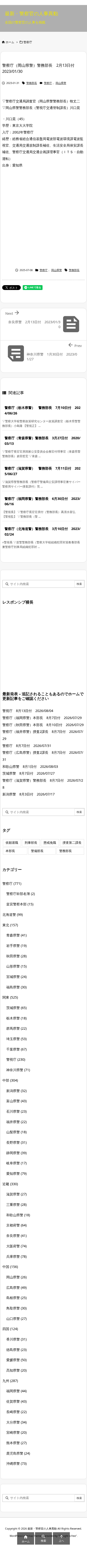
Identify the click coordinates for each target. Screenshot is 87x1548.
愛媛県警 (16, 1360)
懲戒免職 (50, 843)
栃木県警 (16, 1018)
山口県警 (16, 1318)
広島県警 (16, 1287)
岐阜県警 (16, 1163)
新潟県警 (16, 1090)
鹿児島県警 (18, 1453)
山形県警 (16, 966)
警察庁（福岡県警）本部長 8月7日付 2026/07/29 (42, 717)
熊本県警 (16, 1442)
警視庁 (15, 1059)
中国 (10, 1266)
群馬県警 (16, 1028)
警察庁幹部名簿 (20, 893)
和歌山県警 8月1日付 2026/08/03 (30, 766)
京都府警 (16, 1225)
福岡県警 (16, 1391)
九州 (10, 1380)
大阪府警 (16, 1246)
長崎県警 (16, 1411)
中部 (10, 1080)
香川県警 (16, 1339)
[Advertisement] (43, 216)
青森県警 (16, 935)
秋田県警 (16, 956)
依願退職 (12, 843)
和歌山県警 (18, 1215)
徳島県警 (16, 1349)
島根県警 (16, 1297)
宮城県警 (16, 976)
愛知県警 (16, 1173)
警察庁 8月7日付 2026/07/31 (26, 745)
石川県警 (16, 1111)
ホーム (10, 42)
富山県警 (16, 1101)
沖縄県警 (16, 1463)
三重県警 (16, 1204)
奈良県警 (16, 1235)
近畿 (10, 1184)
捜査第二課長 (72, 843)
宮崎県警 (16, 1432)
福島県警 (16, 987)
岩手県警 (16, 945)
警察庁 (27, 42)
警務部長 (31, 83)
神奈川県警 (18, 1070)
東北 (10, 925)
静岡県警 (16, 1153)
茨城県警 (16, 1007)
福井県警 (16, 1121)
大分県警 (16, 1422)
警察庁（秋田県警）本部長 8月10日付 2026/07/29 (43, 724)
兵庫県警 (16, 1256)
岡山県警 (61, 83)
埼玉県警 (16, 1038)
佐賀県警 (16, 1401)
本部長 (10, 851)
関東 (10, 997)
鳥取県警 (16, 1308)
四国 (10, 1328)
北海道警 (12, 914)
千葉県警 (16, 1049)
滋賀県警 (16, 1194)
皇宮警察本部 (19, 904)
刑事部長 (31, 843)
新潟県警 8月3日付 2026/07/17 (28, 794)
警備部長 (37, 851)
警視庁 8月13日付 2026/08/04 (27, 710)
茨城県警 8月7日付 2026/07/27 (28, 773)
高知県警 (16, 1370)
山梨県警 (16, 1132)
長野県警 (16, 1142)
